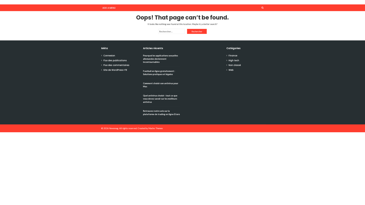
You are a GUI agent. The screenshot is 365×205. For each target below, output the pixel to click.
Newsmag (113, 128)
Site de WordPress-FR (115, 69)
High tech (234, 60)
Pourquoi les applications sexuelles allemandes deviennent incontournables (160, 58)
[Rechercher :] (171, 31)
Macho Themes (155, 128)
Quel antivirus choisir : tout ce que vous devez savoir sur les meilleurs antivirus (160, 98)
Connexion (109, 55)
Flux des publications (115, 60)
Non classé (235, 65)
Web (231, 69)
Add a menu (108, 7)
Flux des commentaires (116, 65)
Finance (233, 55)
